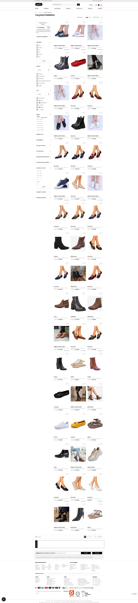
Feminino (40, 12)
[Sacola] (101, 5)
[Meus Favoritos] (99, 5)
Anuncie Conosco (81, 584)
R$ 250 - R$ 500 (40, 125)
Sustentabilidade (81, 578)
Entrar (91, 4)
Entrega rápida (98, 581)
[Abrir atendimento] (4, 599)
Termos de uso (50, 584)
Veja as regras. (56, 557)
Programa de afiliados (82, 580)
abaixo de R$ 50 (40, 119)
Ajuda (93, 564)
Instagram (37, 581)
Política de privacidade (82, 581)
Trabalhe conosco (68, 582)
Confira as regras (87, 600)
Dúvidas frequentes (51, 578)
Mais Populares (96, 17)
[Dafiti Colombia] (92, 587)
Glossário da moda (51, 583)
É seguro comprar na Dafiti (83, 583)
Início (36, 12)
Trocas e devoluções (51, 581)
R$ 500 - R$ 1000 (40, 127)
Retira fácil (97, 584)
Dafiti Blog (37, 578)
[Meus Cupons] (96, 5)
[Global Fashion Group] (65, 587)
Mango (43, 565)
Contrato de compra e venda (84, 582)
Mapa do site (49, 582)
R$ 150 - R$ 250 (40, 123)
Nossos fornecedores (68, 583)
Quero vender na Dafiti (68, 584)
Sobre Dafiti (66, 580)
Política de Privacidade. (88, 557)
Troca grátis (97, 583)
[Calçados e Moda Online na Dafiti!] (38, 4)
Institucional (66, 581)
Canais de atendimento (97, 0)
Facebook (37, 580)
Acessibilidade (67, 578)
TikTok (36, 582)
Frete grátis (97, 579)
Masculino (97, 553)
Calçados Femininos (48, 12)
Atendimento (49, 580)
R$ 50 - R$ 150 (39, 121)
